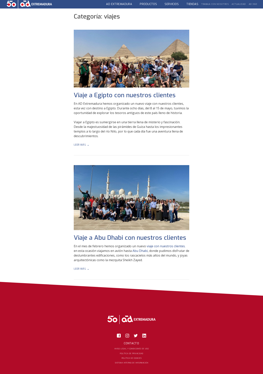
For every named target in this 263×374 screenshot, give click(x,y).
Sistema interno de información (131, 362)
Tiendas (192, 4)
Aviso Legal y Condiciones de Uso (131, 348)
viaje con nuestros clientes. (166, 246)
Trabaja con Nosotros (215, 4)
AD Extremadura (119, 4)
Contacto (131, 343)
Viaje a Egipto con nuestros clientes (125, 95)
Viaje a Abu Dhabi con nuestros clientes (130, 238)
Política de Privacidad (131, 353)
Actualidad (239, 4)
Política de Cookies (131, 358)
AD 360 (253, 4)
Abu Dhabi (140, 251)
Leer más (86, 145)
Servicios (172, 4)
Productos (148, 4)
